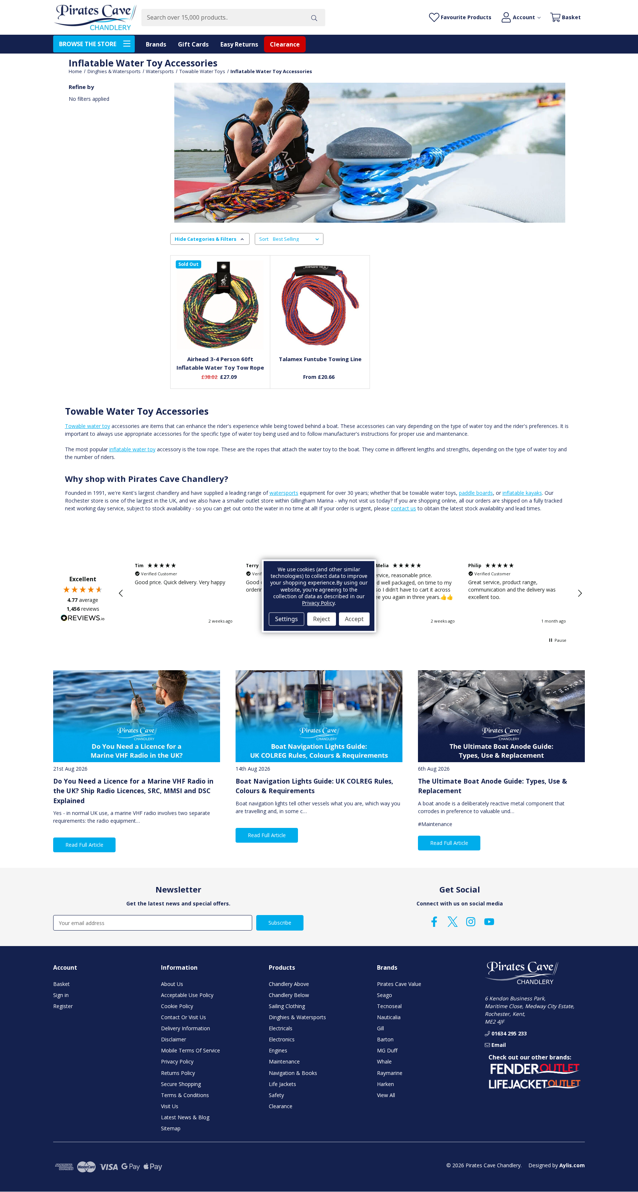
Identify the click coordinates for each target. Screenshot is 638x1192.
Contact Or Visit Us (183, 1017)
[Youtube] (489, 922)
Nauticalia (389, 1017)
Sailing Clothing (287, 1006)
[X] (452, 922)
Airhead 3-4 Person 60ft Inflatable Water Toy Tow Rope (220, 363)
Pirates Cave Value (399, 983)
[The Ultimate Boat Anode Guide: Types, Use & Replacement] (501, 716)
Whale (384, 1061)
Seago (384, 995)
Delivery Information (185, 1028)
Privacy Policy (177, 1061)
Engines (278, 1050)
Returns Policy (178, 1072)
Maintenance (284, 1061)
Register (63, 1006)
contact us (403, 508)
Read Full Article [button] (84, 844)
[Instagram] (471, 922)
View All (386, 1095)
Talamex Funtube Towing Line (320, 359)
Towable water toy (87, 425)
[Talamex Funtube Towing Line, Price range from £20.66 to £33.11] (320, 305)
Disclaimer (173, 1039)
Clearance (285, 44)
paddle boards (476, 492)
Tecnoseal (389, 1006)
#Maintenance (435, 824)
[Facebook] (434, 922)
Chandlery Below (289, 995)
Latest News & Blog (185, 1117)
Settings (286, 619)
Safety (276, 1095)
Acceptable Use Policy (187, 995)
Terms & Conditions (185, 1095)
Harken (385, 1083)
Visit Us (169, 1106)
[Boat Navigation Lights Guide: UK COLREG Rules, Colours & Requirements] (319, 716)
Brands (156, 44)
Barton (385, 1039)
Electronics (282, 1039)
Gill (380, 1028)
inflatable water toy (132, 449)
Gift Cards (193, 44)
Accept (354, 619)
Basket (61, 983)
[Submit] (314, 17)
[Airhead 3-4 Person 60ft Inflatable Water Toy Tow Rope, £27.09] (220, 305)
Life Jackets (282, 1083)
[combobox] (222, 17)
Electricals (280, 1028)
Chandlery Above (289, 983)
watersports (284, 492)
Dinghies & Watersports (297, 1017)
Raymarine (389, 1072)
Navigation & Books (293, 1072)
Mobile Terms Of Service (190, 1050)
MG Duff (387, 1050)
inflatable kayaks (522, 492)
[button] (121, 593)
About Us (172, 983)
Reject (321, 619)
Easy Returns (239, 44)
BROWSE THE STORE (87, 44)
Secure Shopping (181, 1083)
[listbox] (297, 238)
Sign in (61, 995)
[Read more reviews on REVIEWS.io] (83, 618)
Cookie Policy (177, 1006)
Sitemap (171, 1128)
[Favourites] (220, 332)
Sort (263, 239)
